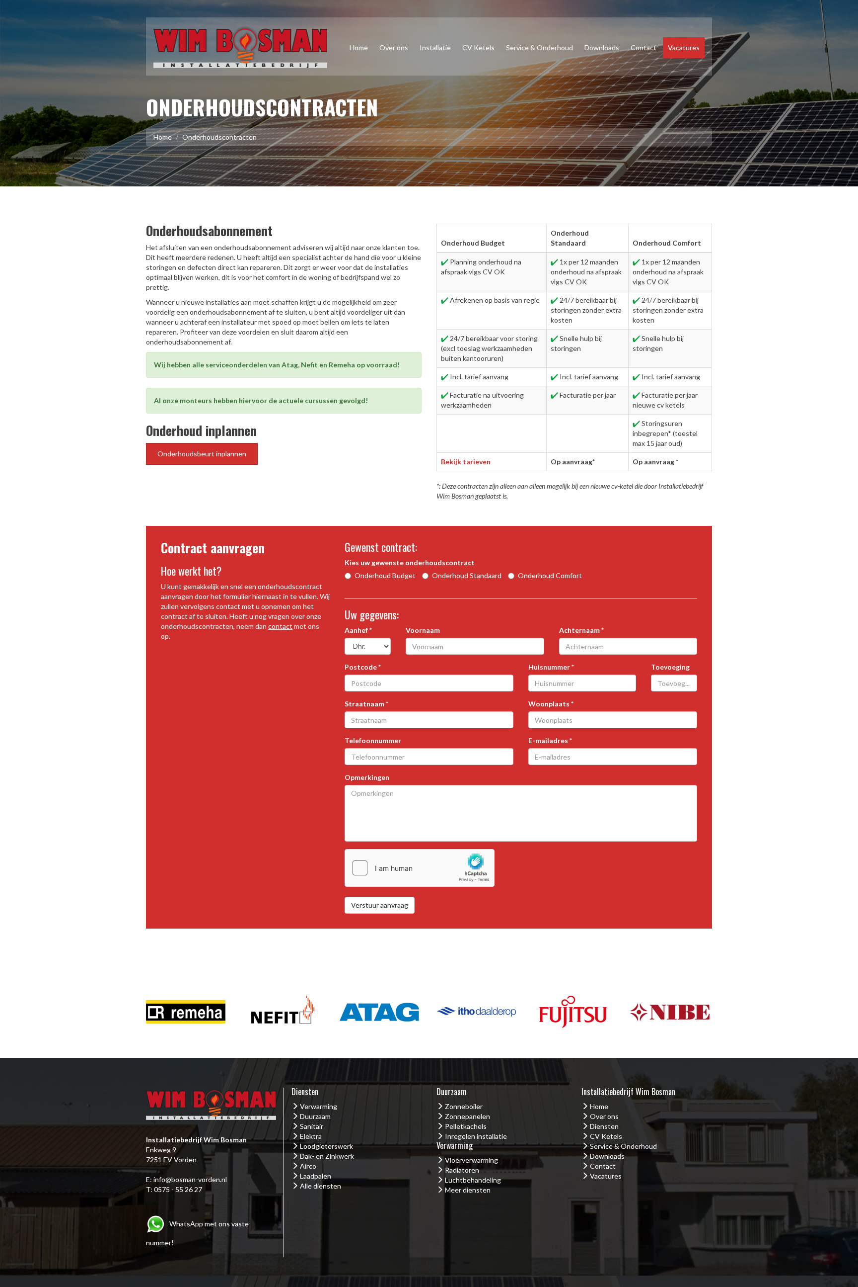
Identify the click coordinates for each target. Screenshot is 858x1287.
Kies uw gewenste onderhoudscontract (410, 562)
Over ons (393, 47)
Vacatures (684, 47)
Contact (643, 47)
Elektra (311, 1136)
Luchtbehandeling (473, 1180)
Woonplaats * (550, 703)
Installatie (435, 47)
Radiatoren (462, 1170)
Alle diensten (320, 1186)
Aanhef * (358, 630)
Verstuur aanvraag (379, 905)
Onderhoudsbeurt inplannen (201, 453)
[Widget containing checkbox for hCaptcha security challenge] (420, 868)
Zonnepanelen (467, 1116)
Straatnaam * (366, 703)
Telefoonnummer (373, 740)
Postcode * (363, 667)
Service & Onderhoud (539, 47)
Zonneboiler (464, 1106)
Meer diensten (468, 1190)
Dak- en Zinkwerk (327, 1156)
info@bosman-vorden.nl (190, 1179)
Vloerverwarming (471, 1160)
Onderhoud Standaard (466, 575)
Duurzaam (315, 1116)
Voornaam (423, 630)
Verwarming (318, 1106)
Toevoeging (670, 667)
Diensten (604, 1126)
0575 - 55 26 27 (178, 1189)
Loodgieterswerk (326, 1146)
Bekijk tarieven (466, 461)
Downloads (601, 47)
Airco (308, 1166)
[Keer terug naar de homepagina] (240, 45)
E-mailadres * (550, 740)
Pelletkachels (466, 1126)
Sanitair (311, 1126)
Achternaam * (581, 630)
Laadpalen (315, 1176)
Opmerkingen (367, 777)
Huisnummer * (551, 667)
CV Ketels (478, 47)
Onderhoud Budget (385, 575)
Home (359, 47)
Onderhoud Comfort (550, 575)
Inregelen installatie (476, 1136)
